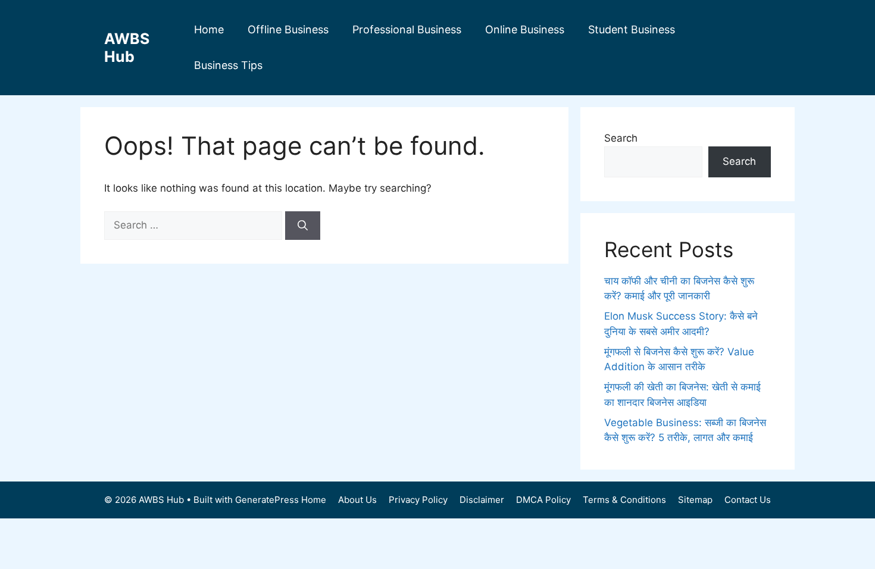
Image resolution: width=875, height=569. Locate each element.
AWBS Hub (126, 47)
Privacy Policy (418, 499)
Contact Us (747, 499)
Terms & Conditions (624, 499)
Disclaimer (482, 499)
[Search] (302, 225)
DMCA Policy (543, 499)
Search (621, 138)
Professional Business (406, 29)
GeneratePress (267, 499)
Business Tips (228, 65)
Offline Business (288, 29)
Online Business (524, 29)
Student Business (631, 29)
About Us (357, 499)
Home (209, 29)
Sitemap (695, 499)
